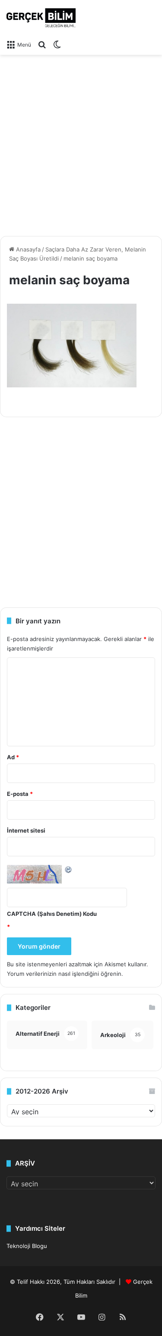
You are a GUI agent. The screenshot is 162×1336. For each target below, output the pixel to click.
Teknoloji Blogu (26, 1245)
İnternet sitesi (26, 830)
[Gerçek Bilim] (41, 17)
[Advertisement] (81, 142)
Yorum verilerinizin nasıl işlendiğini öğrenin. (65, 973)
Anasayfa (27, 249)
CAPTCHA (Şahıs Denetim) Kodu (52, 913)
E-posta (20, 793)
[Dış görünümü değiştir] (57, 44)
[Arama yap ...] (42, 44)
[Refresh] (68, 869)
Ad (13, 757)
